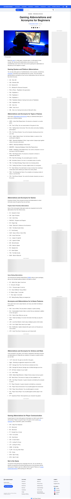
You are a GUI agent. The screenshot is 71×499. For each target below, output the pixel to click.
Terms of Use (39, 489)
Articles (18, 9)
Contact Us (56, 481)
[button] (63, 7)
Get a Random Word (8, 486)
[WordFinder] (66, 7)
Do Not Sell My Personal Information (41, 492)
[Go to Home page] (8, 6)
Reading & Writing (25, 494)
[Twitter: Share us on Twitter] (33, 27)
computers (10, 73)
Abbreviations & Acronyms (38, 13)
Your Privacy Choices (37, 498)
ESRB (29, 277)
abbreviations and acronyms (20, 116)
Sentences (24, 485)
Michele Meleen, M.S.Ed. (34, 23)
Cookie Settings (40, 487)
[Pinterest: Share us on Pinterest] (35, 27)
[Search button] (53, 10)
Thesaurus (24, 483)
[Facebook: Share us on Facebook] (31, 27)
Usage (23, 491)
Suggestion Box (57, 483)
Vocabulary (30, 13)
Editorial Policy (40, 485)
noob (13, 60)
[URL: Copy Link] (39, 27)
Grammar (23, 487)
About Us (39, 481)
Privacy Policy (39, 483)
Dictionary (23, 481)
